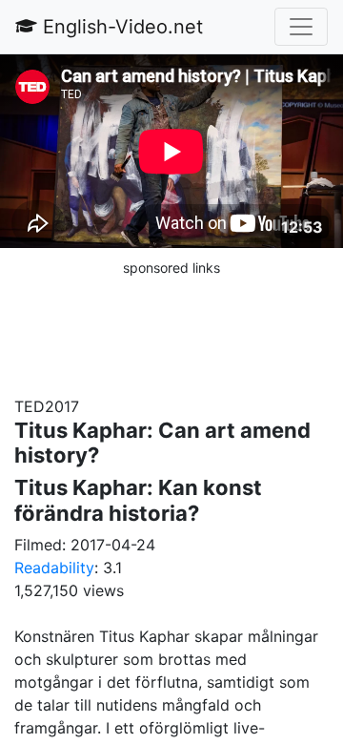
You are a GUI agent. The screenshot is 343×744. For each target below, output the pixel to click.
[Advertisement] (171, 326)
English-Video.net (120, 26)
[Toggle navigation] (301, 27)
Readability (54, 567)
